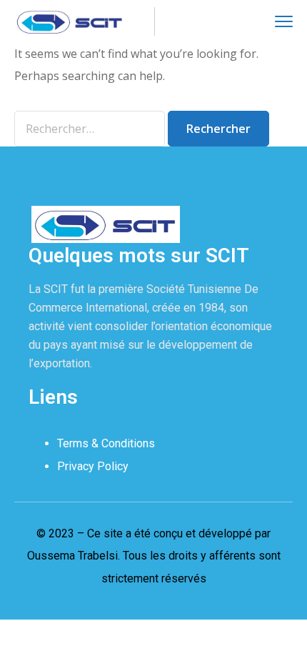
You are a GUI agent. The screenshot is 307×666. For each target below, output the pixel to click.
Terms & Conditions (106, 443)
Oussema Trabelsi (72, 555)
